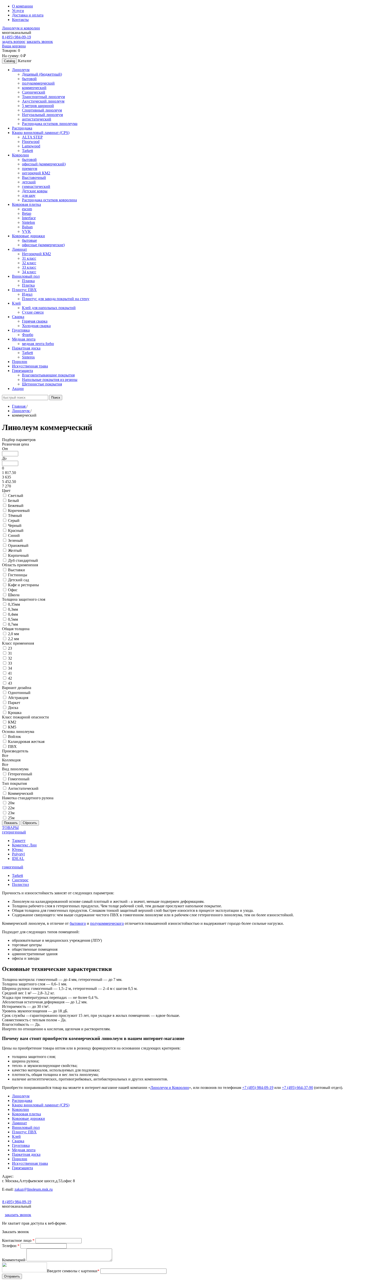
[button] (20, 70)
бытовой (29, 79)
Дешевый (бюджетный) (42, 74)
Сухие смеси (33, 312)
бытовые (29, 240)
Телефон (10, 1246)
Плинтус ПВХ (24, 1132)
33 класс (29, 267)
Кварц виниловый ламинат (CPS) (40, 1105)
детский (29, 182)
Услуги (18, 10)
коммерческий (34, 88)
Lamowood (31, 146)
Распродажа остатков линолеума (49, 123)
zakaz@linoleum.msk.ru (33, 1189)
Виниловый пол (26, 1127)
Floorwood (30, 141)
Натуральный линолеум (42, 115)
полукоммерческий (38, 83)
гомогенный (12, 867)
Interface (29, 218)
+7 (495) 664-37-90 (297, 1087)
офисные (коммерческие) (43, 245)
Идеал (27, 294)
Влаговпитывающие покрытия (48, 375)
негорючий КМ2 (36, 173)
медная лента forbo (38, 344)
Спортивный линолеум (42, 110)
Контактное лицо (18, 1240)
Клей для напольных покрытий (49, 308)
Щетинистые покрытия (42, 384)
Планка (28, 281)
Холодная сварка (36, 326)
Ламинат (19, 1123)
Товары (10, 827)
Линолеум (20, 1096)
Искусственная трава (30, 1163)
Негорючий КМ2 (36, 254)
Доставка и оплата (27, 15)
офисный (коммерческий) (44, 164)
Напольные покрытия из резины (49, 379)
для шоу (28, 195)
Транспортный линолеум (43, 97)
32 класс (29, 263)
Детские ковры (34, 191)
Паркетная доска (26, 1154)
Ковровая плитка (26, 1114)
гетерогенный (14, 832)
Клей (16, 1136)
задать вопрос (13, 41)
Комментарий (14, 1260)
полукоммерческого (107, 923)
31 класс (29, 258)
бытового (78, 923)
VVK (26, 231)
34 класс (29, 272)
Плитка (28, 285)
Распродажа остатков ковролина (49, 200)
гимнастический (36, 186)
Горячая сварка (34, 321)
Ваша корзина (14, 46)
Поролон (19, 1159)
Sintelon (28, 222)
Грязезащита (22, 1168)
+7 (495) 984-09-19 (257, 1087)
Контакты (20, 19)
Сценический (33, 92)
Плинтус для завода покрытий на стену (55, 299)
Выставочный (34, 177)
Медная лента (23, 1150)
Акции (18, 388)
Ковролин (20, 1109)
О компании (22, 6)
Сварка (18, 1141)
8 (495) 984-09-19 (16, 37)
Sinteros (28, 357)
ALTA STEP (32, 137)
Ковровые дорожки (28, 1118)
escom (27, 209)
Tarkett (27, 150)
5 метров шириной (38, 106)
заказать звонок (39, 41)
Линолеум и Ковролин (169, 1087)
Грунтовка (21, 1145)
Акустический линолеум (43, 101)
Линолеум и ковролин (21, 28)
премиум (29, 168)
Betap (26, 213)
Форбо (27, 335)
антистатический (36, 119)
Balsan (27, 227)
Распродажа (22, 1100)
